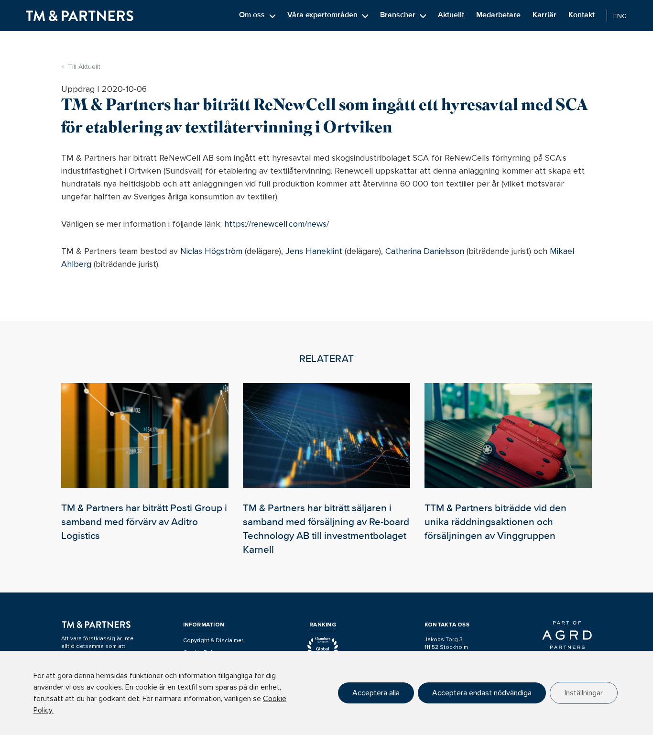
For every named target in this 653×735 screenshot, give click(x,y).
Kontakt (581, 15)
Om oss (252, 15)
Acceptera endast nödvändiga (482, 693)
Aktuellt (451, 15)
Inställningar (584, 693)
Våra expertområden (322, 15)
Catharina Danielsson (424, 251)
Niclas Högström (211, 251)
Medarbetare (498, 15)
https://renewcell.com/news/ (276, 224)
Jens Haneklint (313, 251)
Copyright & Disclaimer (213, 640)
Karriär (544, 15)
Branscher (397, 15)
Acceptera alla (376, 693)
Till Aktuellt (84, 67)
